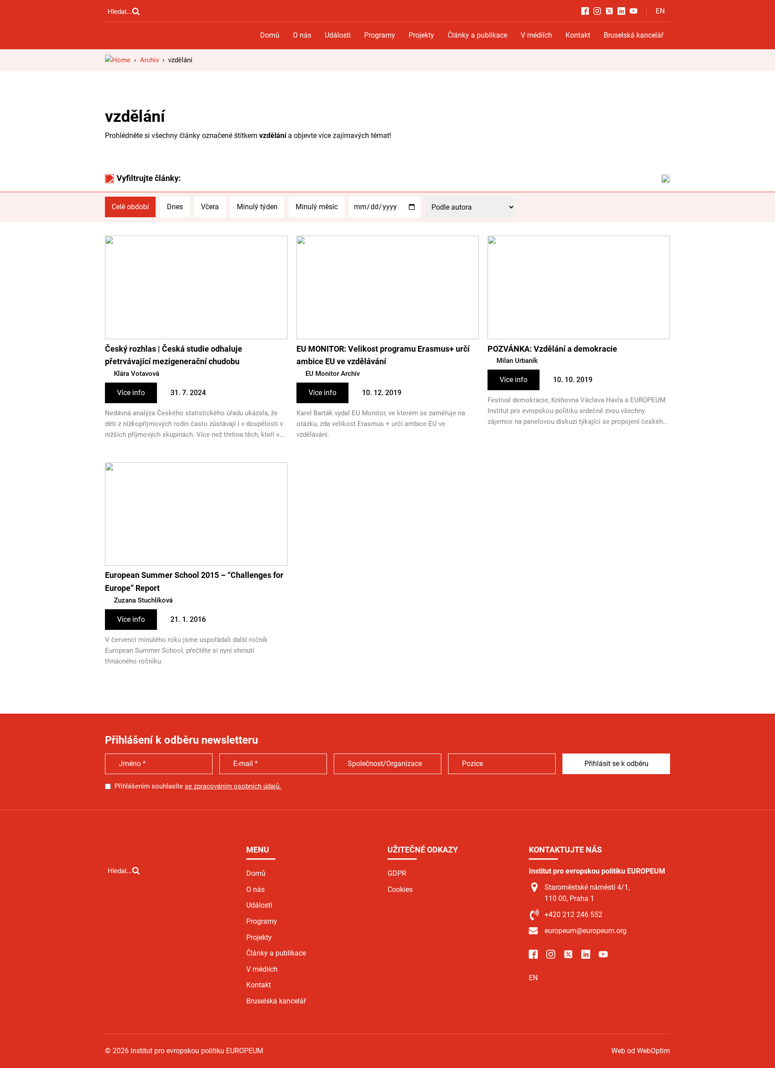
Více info (131, 392)
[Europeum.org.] (118, 60)
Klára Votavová (136, 374)
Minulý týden (257, 206)
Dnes (175, 206)
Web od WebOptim (640, 1050)
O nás (302, 35)
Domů (269, 35)
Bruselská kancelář (633, 35)
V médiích (536, 35)
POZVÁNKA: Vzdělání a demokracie (552, 348)
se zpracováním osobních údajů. (233, 786)
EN (660, 11)
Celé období (130, 206)
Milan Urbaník (517, 361)
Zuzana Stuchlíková (143, 600)
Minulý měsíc (317, 206)
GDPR (397, 873)
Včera (210, 206)
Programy (379, 35)
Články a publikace (477, 35)
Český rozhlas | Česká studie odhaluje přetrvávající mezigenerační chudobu (173, 355)
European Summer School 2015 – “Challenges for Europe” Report (194, 581)
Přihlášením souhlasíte (197, 786)
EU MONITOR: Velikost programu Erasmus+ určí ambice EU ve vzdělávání (383, 355)
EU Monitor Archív (332, 374)
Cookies (400, 889)
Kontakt (578, 35)
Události (338, 35)
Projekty (421, 35)
